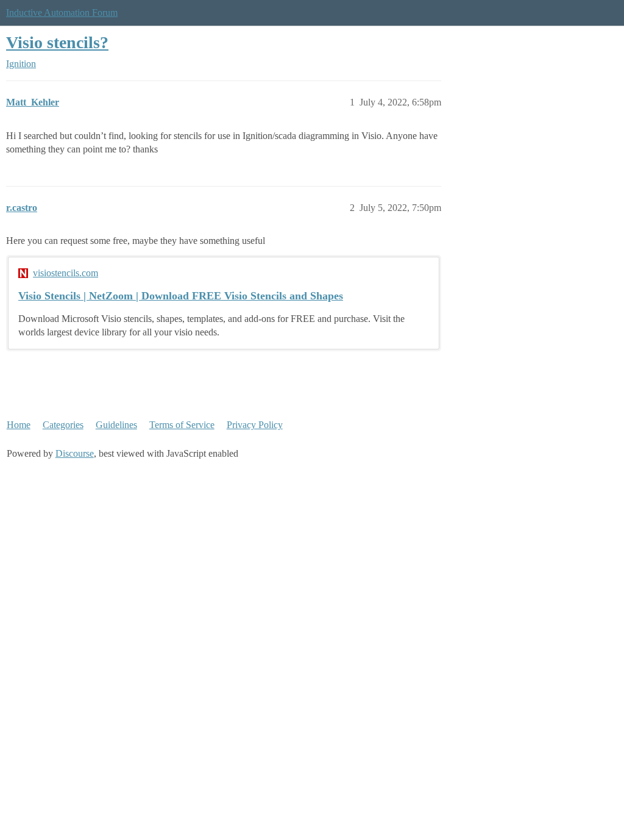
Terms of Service (181, 425)
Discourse (74, 453)
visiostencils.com (65, 273)
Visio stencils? (57, 42)
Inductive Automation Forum (62, 12)
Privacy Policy (255, 425)
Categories (63, 425)
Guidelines (116, 425)
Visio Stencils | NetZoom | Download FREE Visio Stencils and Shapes (180, 296)
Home (18, 425)
